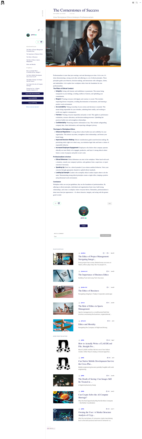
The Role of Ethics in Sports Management (33, 60)
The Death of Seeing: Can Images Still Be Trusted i (34, 80)
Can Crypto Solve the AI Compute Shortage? (34, 84)
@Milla (33, 35)
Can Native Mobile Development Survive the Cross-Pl (34, 75)
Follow (83, 225)
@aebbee (83, 253)
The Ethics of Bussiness (31, 57)
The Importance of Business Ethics (34, 54)
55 (38, 42)
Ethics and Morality (31, 64)
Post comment (106, 235)
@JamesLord (84, 271)
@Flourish (83, 320)
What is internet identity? (32, 107)
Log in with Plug (32, 102)
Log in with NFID (32, 98)
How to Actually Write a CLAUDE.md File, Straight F (33, 71)
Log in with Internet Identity (33, 93)
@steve (83, 302)
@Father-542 (84, 287)
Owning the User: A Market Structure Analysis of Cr (32, 89)
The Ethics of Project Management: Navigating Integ (34, 50)
